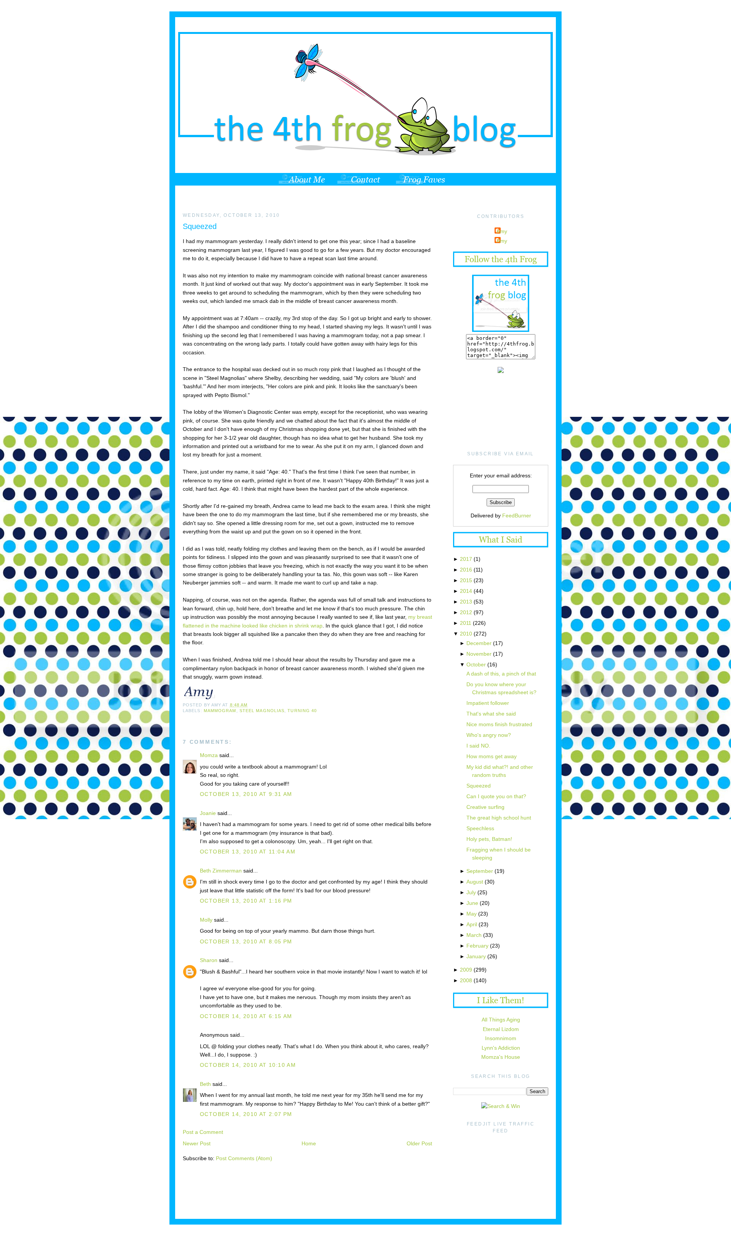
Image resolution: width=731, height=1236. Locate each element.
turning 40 (302, 710)
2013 (466, 602)
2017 (466, 559)
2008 (466, 980)
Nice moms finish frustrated (499, 724)
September (479, 871)
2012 (466, 612)
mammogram (220, 710)
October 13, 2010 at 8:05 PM (246, 941)
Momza (209, 755)
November (479, 654)
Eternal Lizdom (501, 1029)
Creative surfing (485, 807)
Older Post (419, 1143)
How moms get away (491, 756)
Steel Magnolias (261, 710)
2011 (465, 623)
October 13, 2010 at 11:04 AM (247, 852)
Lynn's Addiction (501, 1048)
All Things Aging (501, 1020)
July (471, 892)
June (472, 903)
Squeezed (200, 226)
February (477, 946)
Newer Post (197, 1143)
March (474, 935)
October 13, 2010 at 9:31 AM (246, 794)
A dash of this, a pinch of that (501, 674)
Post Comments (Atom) (244, 1158)
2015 (466, 580)
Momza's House (500, 1057)
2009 (466, 970)
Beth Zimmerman (221, 871)
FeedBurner (516, 515)
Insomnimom (500, 1038)
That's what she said (491, 714)
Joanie (208, 813)
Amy (501, 231)
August (474, 882)
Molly (206, 920)
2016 (466, 570)
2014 (466, 591)
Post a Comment (203, 1132)
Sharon (208, 960)
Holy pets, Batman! (489, 839)
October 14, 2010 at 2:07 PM (246, 1114)
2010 (466, 634)
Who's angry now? (488, 735)
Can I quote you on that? (496, 796)
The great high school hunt (498, 818)
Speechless (480, 828)
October (476, 664)
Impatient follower (487, 703)
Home (309, 1143)
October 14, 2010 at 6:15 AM (246, 1016)
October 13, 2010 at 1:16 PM (246, 901)
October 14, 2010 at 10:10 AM (248, 1065)
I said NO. (478, 746)
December (479, 643)
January (476, 956)
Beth (205, 1084)
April (471, 924)
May (471, 914)
